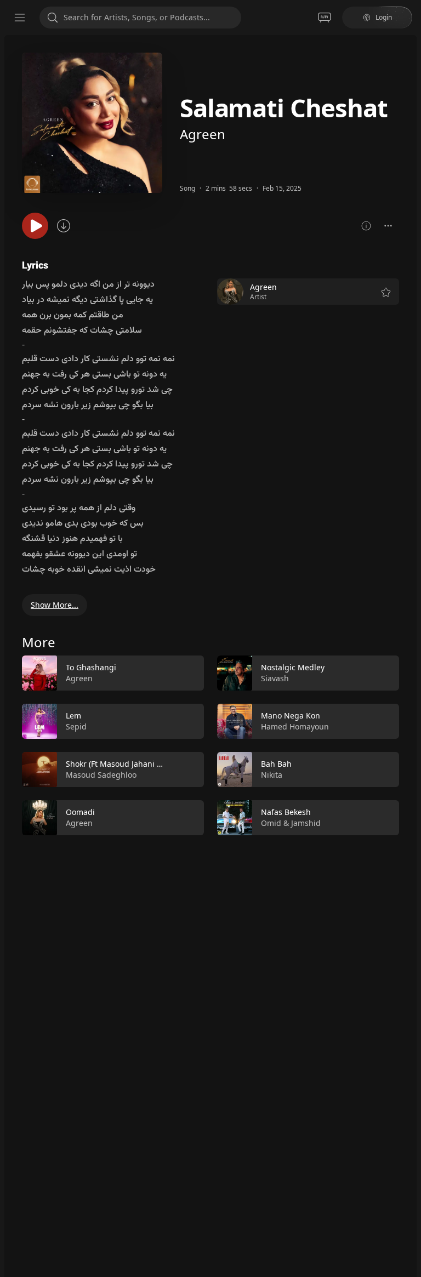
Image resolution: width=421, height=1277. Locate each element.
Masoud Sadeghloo (101, 774)
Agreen (202, 134)
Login (384, 17)
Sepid (76, 726)
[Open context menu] (388, 226)
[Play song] (35, 226)
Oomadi (80, 812)
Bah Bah (276, 764)
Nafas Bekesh (286, 812)
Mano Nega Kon (290, 715)
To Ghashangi (91, 667)
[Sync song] (64, 226)
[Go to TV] (324, 17)
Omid (271, 823)
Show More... (54, 605)
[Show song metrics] (366, 226)
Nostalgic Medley (293, 667)
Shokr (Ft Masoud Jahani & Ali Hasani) (134, 764)
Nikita (271, 774)
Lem (73, 715)
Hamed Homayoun (295, 726)
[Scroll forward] (409, 743)
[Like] (188, 673)
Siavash (275, 678)
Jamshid (306, 823)
